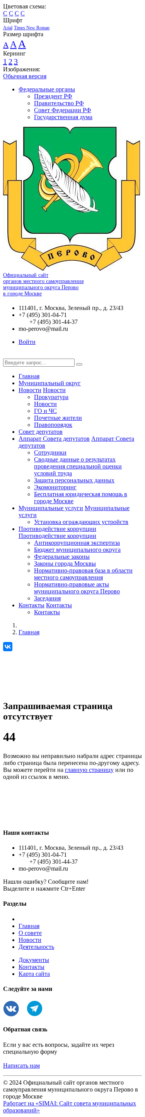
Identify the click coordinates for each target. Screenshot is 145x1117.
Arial (7, 27)
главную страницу (89, 770)
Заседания (47, 598)
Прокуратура (51, 397)
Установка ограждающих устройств (81, 522)
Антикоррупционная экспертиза (77, 542)
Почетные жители (58, 417)
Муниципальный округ (50, 383)
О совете (30, 933)
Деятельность (36, 946)
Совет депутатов (41, 431)
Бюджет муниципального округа (77, 549)
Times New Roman (31, 27)
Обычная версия (24, 76)
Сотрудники (50, 452)
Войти (27, 342)
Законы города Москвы (65, 563)
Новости (30, 390)
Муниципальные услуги (51, 508)
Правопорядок (53, 424)
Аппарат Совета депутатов (54, 438)
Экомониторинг (55, 487)
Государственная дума (63, 117)
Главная (29, 376)
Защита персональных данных (74, 480)
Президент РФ (53, 96)
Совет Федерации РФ (62, 110)
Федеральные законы (62, 556)
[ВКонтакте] (7, 646)
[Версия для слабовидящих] (9, 355)
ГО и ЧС (45, 411)
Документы (34, 960)
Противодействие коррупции (57, 529)
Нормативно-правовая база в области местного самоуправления (83, 574)
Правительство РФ (59, 103)
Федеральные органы (47, 89)
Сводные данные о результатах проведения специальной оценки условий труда (78, 466)
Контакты (31, 605)
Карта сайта (34, 973)
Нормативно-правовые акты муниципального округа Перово (77, 588)
